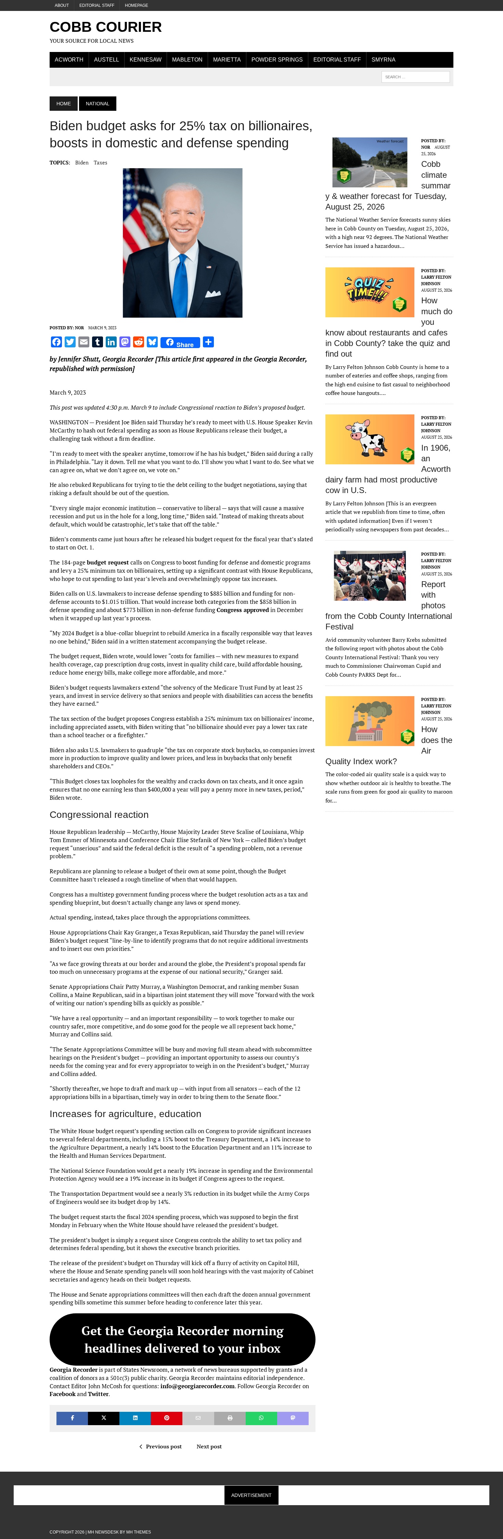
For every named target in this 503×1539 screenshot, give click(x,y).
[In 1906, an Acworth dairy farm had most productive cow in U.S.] (369, 459)
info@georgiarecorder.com (197, 1386)
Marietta (227, 60)
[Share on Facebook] (72, 1418)
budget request (108, 562)
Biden (82, 162)
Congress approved (243, 610)
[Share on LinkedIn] (135, 1418)
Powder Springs (277, 60)
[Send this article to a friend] (198, 1418)
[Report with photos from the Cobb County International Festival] (369, 596)
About (62, 5)
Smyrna (384, 60)
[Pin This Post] (166, 1418)
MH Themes (138, 1532)
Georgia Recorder (128, 358)
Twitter (98, 1394)
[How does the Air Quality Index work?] (369, 741)
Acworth (69, 60)
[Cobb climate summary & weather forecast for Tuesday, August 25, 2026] (369, 182)
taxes (100, 162)
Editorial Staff (96, 5)
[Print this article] (230, 1418)
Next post (209, 1446)
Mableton (187, 60)
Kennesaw (146, 60)
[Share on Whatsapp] (261, 1418)
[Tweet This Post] (103, 1418)
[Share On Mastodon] (293, 1418)
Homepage (136, 5)
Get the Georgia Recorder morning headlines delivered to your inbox (182, 1339)
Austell (106, 60)
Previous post (164, 1446)
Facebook (63, 1394)
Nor (79, 327)
